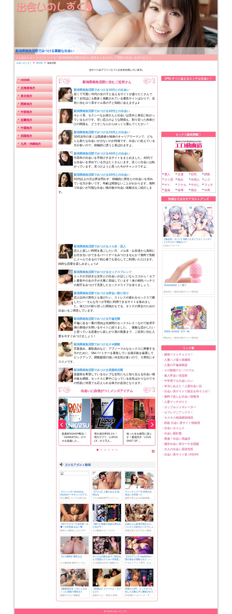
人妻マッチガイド (175, 402)
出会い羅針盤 (173, 433)
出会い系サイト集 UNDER (181, 454)
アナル (182, 185)
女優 (180, 174)
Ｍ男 (207, 190)
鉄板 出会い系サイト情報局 (182, 423)
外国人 (195, 179)
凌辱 (180, 190)
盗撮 (167, 190)
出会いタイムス (174, 428)
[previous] (62, 424)
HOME (25, 80)
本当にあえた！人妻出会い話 (183, 386)
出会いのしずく (120, 611)
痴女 (194, 190)
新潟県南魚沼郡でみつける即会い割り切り (101, 293)
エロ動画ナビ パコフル (179, 370)
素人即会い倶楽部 (175, 375)
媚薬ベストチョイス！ (178, 354)
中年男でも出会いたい (178, 380)
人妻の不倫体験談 (175, 365)
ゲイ (167, 185)
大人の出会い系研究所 (178, 449)
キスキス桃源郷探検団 (178, 417)
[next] (152, 424)
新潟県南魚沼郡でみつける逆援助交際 (98, 370)
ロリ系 (168, 179)
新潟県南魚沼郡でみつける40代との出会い (102, 153)
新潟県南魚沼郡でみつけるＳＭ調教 (97, 344)
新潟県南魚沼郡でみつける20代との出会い (102, 111)
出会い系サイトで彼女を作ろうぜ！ (187, 391)
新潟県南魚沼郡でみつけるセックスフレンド (103, 272)
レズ (207, 179)
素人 (167, 174)
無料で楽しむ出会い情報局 (181, 396)
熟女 (180, 179)
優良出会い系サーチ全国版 (181, 444)
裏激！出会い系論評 (177, 438)
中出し (195, 185)
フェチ (208, 185)
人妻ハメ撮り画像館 (177, 359)
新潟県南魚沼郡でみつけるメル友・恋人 (100, 246)
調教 (207, 174)
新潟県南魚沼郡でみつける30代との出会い (102, 132)
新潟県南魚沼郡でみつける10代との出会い (101, 89)
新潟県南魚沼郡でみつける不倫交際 (97, 318)
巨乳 (194, 174)
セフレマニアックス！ (178, 412)
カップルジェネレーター (180, 407)
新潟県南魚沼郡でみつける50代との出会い (102, 174)
